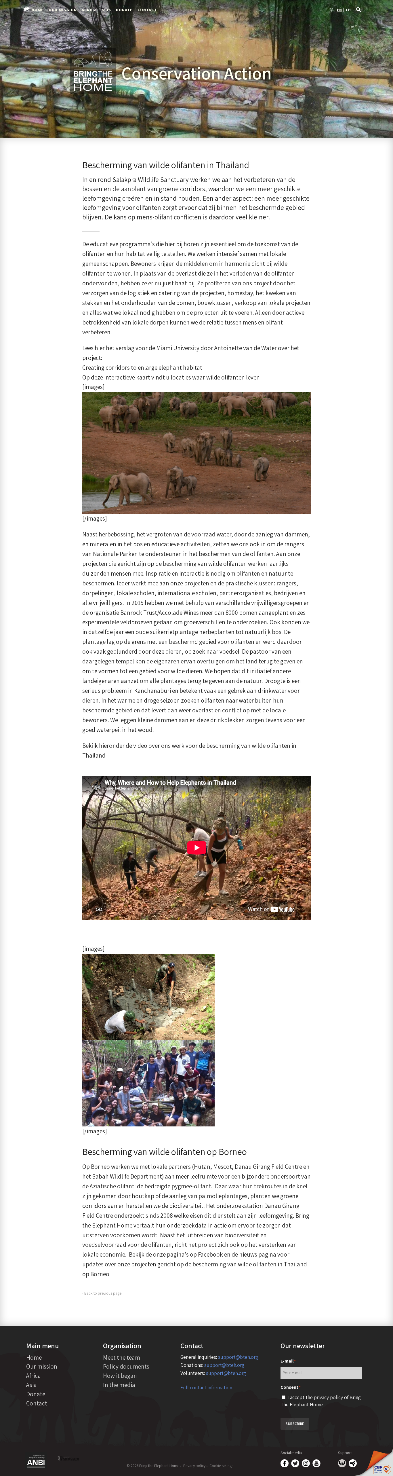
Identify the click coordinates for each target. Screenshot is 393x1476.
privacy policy (328, 1397)
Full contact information (206, 1387)
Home (38, 9)
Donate (124, 9)
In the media (119, 1385)
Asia (106, 9)
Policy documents (126, 1366)
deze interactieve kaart (120, 377)
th (348, 10)
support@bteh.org (238, 1357)
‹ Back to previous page (101, 1293)
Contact (147, 9)
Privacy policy (194, 1465)
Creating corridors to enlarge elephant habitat (142, 367)
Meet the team (121, 1357)
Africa (89, 9)
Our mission (63, 9)
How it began (120, 1375)
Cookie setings (221, 1465)
